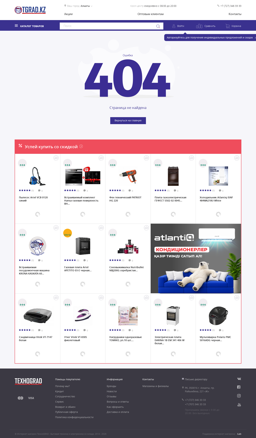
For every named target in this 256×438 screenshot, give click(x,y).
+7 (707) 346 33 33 (195, 404)
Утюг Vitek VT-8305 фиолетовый (75, 339)
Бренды (111, 386)
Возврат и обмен (65, 406)
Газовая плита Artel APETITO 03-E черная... (78, 269)
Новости (112, 391)
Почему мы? (62, 386)
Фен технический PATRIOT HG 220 (125, 199)
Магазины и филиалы (155, 386)
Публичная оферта (66, 412)
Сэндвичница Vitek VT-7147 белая (35, 339)
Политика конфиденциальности (74, 417)
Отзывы (111, 396)
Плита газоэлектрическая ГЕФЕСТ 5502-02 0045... (170, 199)
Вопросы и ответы (118, 401)
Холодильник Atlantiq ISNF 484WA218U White (216, 199)
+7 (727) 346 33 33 (230, 6)
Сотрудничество (65, 396)
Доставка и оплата (118, 412)
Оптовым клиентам (151, 14)
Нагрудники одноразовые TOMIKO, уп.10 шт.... (125, 339)
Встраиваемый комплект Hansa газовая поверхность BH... (81, 200)
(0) (32, 190)
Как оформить (115, 406)
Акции (68, 14)
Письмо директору (196, 379)
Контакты (235, 14)
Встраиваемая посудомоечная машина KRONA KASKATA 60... (34, 270)
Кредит (59, 391)
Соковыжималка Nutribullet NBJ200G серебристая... (126, 269)
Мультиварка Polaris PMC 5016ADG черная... (215, 339)
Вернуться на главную (128, 120)
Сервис (59, 401)
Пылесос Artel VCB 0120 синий (33, 199)
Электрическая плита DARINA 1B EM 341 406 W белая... (169, 340)
